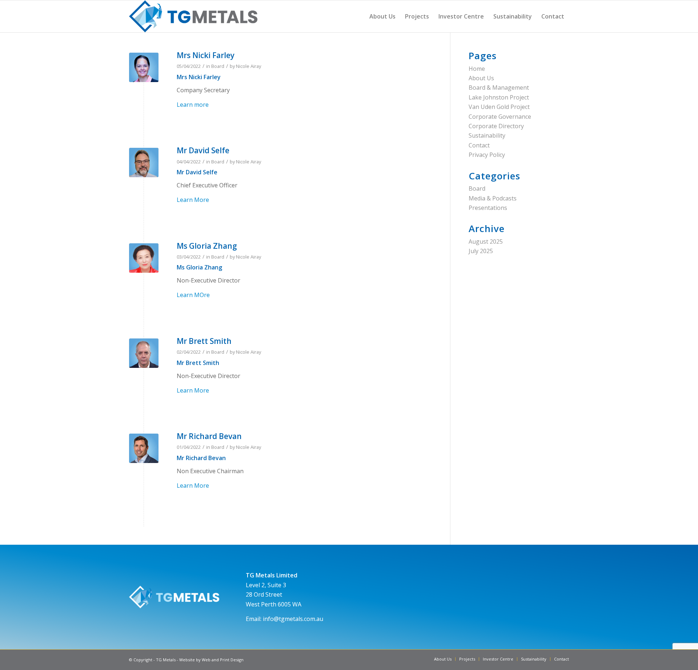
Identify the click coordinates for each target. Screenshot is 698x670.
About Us (481, 78)
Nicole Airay (248, 66)
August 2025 (486, 241)
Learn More (193, 200)
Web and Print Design (223, 659)
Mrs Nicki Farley (205, 55)
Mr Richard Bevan (209, 436)
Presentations (488, 208)
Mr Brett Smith (204, 341)
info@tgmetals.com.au (293, 619)
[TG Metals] (193, 16)
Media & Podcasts (493, 198)
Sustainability (487, 135)
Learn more (193, 105)
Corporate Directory (496, 126)
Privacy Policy (487, 155)
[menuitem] (382, 16)
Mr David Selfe (203, 150)
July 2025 (481, 251)
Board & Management (499, 88)
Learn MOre (193, 295)
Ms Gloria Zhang (207, 246)
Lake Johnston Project (499, 97)
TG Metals (166, 659)
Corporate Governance (500, 117)
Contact (479, 145)
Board (217, 66)
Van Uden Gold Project (499, 107)
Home (477, 69)
